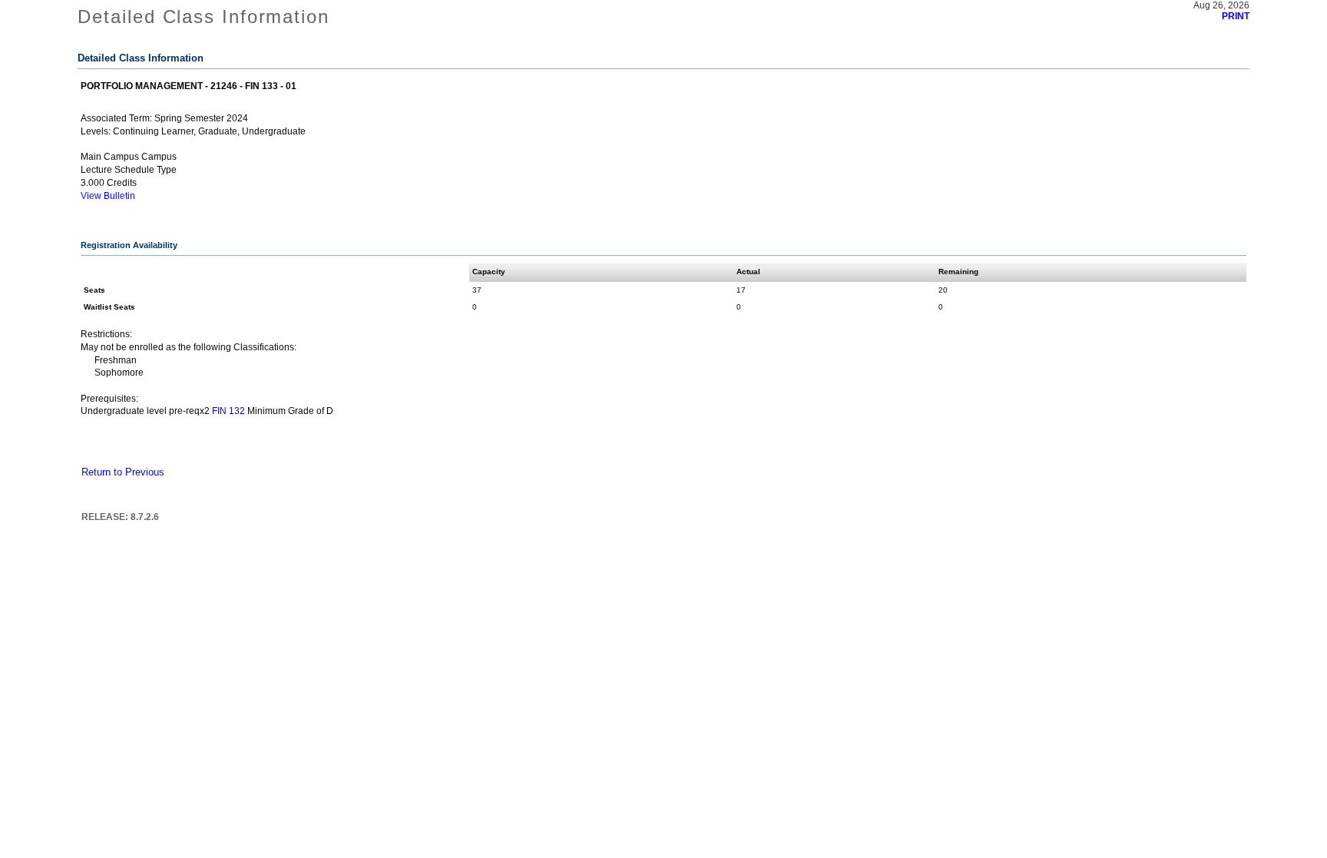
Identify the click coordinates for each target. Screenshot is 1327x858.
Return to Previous (122, 472)
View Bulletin (108, 195)
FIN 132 (228, 411)
